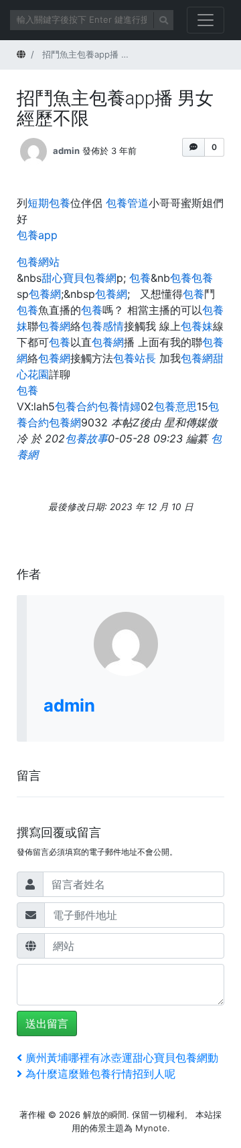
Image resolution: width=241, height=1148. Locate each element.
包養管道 (127, 203)
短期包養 (48, 203)
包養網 (45, 294)
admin (66, 150)
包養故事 (86, 438)
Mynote (151, 1128)
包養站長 (134, 358)
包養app (37, 235)
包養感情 (102, 326)
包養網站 (38, 261)
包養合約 (76, 406)
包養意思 (175, 406)
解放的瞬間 (105, 1114)
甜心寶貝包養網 (79, 277)
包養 (140, 277)
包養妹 (197, 326)
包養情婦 (119, 406)
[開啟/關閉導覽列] (205, 20)
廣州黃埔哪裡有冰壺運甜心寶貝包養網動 (121, 1057)
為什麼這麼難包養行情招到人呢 (100, 1073)
